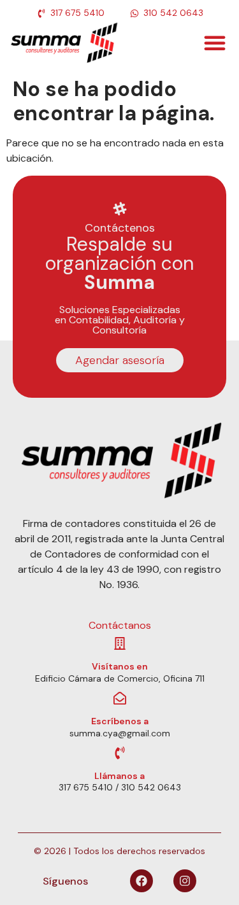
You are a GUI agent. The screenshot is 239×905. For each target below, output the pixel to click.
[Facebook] (141, 880)
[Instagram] (184, 880)
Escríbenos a (119, 721)
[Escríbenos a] (119, 698)
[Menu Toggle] (214, 42)
